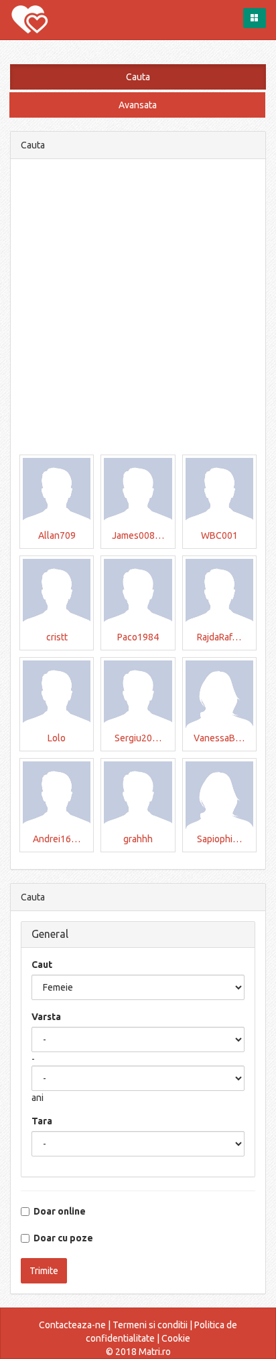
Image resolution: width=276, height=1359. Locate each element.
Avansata (138, 105)
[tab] (138, 934)
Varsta (46, 1016)
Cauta (138, 77)
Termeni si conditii (150, 1325)
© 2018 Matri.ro (138, 1351)
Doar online (57, 1211)
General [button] (49, 934)
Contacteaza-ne (72, 1325)
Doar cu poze (61, 1238)
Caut (41, 964)
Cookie (175, 1338)
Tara (41, 1121)
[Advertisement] (138, 307)
